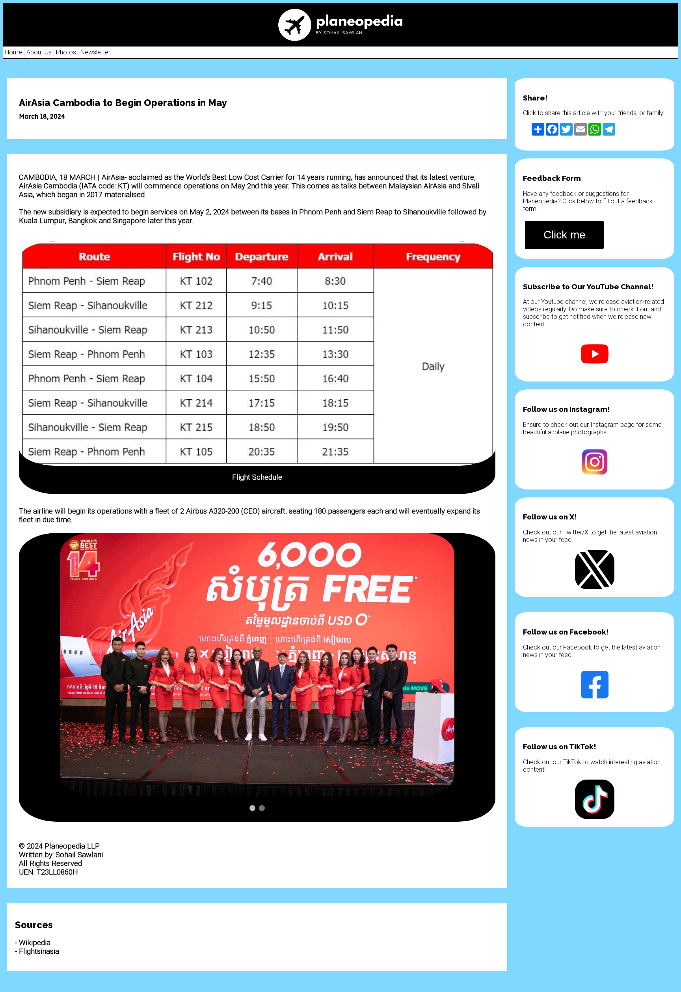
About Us (39, 52)
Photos (66, 52)
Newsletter (95, 52)
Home (13, 52)
